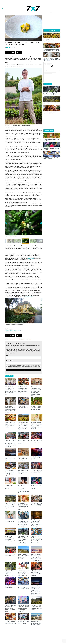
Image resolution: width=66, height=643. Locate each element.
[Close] (48, 308)
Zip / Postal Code (21, 322)
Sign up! (33, 331)
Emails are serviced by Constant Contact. (38, 328)
